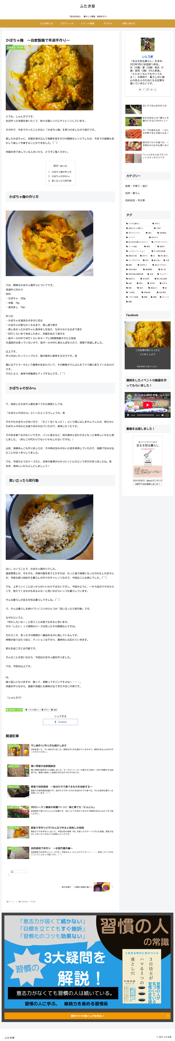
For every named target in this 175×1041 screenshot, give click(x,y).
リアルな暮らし (33, 710)
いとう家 (147, 56)
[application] (148, 405)
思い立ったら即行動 (61, 181)
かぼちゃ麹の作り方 (61, 172)
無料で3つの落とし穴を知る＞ (87, 1016)
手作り (46, 710)
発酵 (55, 710)
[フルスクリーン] (167, 415)
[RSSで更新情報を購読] (155, 89)
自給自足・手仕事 (15, 710)
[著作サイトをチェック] (140, 89)
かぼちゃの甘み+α (60, 176)
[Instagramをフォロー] (147, 89)
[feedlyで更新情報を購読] (151, 89)
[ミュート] (162, 415)
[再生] (128, 415)
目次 (55, 166)
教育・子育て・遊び (136, 186)
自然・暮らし (132, 193)
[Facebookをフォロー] (143, 89)
